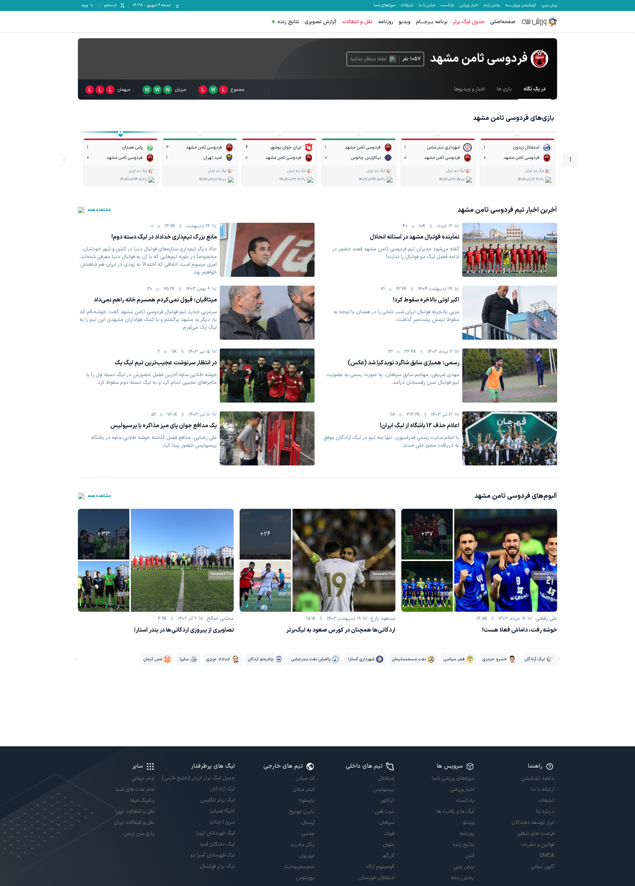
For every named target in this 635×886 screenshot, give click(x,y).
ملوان (388, 845)
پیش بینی (549, 5)
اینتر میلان (304, 789)
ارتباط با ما (542, 789)
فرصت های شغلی (535, 833)
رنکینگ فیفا (142, 800)
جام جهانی (143, 778)
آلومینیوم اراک (380, 867)
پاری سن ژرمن (139, 833)
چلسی (308, 833)
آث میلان (305, 778)
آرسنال (308, 822)
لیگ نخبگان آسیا (217, 844)
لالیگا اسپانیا (222, 811)
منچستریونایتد (299, 867)
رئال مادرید (302, 845)
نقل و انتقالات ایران (134, 822)
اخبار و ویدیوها (469, 89)
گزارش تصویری (321, 22)
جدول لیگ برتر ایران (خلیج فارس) (198, 778)
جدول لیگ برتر (469, 22)
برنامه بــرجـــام (432, 22)
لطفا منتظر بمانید (368, 59)
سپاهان (386, 822)
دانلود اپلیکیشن (537, 778)
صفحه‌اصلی (503, 22)
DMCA (547, 856)
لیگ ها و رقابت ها (455, 811)
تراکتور (387, 800)
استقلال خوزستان (376, 878)
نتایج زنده (288, 22)
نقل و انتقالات (357, 22)
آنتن (470, 856)
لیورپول (307, 856)
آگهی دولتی (542, 867)
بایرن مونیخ (302, 811)
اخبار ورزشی (468, 5)
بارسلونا (307, 800)
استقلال (386, 778)
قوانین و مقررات (537, 845)
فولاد (389, 833)
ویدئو (468, 822)
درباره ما (545, 811)
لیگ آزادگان (222, 789)
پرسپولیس (383, 789)
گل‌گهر (388, 856)
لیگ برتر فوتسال (217, 866)
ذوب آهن (384, 811)
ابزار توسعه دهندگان (533, 822)
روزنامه (385, 22)
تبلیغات (407, 5)
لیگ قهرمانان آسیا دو (212, 855)
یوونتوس (305, 878)
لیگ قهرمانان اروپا (215, 833)
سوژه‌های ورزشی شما (453, 778)
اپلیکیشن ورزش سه (520, 5)
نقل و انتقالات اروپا (135, 811)
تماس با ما (427, 5)
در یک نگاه (534, 89)
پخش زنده (492, 5)
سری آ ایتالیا (222, 822)
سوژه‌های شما (384, 5)
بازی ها (504, 89)
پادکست (447, 5)
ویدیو (404, 22)
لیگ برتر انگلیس (217, 800)
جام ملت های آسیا (135, 789)
